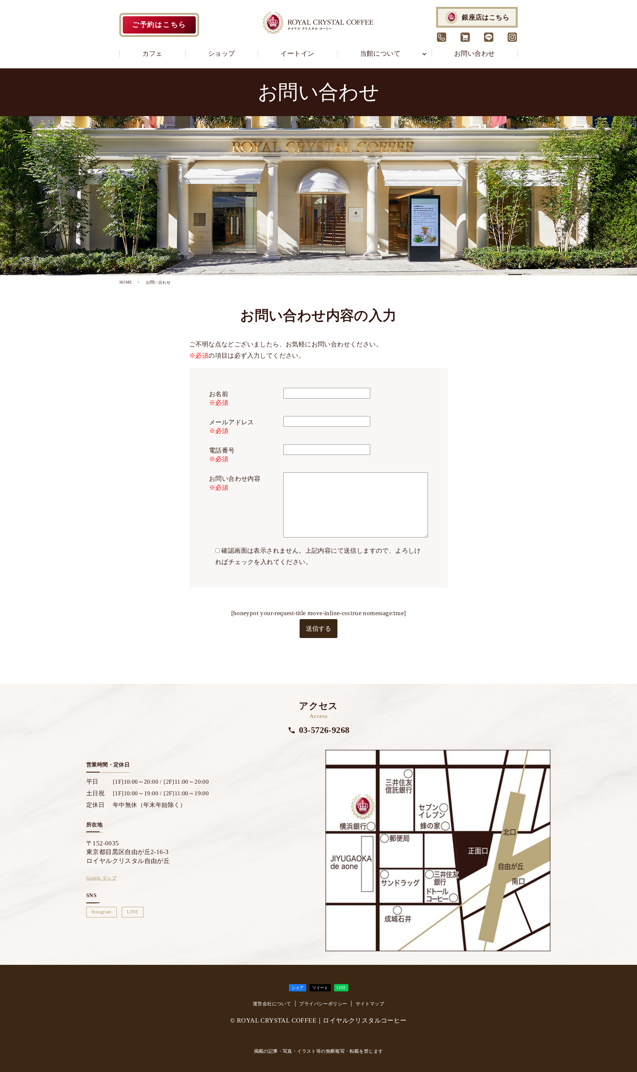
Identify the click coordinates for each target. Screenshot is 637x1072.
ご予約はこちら (159, 25)
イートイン (297, 53)
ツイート (320, 987)
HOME (125, 282)
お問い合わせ (474, 53)
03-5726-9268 (324, 730)
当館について (380, 53)
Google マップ (101, 878)
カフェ (152, 53)
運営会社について (272, 1003)
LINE (133, 911)
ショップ (221, 53)
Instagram (101, 911)
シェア (298, 987)
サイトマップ (370, 1003)
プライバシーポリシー (323, 1003)
